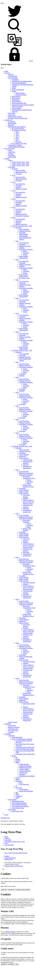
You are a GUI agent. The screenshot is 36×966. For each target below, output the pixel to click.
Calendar (10, 153)
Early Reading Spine (18, 808)
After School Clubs (17, 811)
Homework (22, 456)
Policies (14, 91)
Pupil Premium (16, 96)
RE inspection (16, 98)
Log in (31, 61)
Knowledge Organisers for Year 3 (29, 564)
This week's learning (29, 582)
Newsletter (19, 174)
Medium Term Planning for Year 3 (28, 573)
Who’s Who (11, 113)
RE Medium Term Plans (19, 130)
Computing (19, 796)
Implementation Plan (18, 801)
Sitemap (6, 856)
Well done (26, 465)
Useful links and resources (27, 462)
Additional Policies (21, 95)
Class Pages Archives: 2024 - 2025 (22, 350)
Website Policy (8, 859)
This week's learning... (26, 496)
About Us (7, 73)
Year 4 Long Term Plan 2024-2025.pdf (15, 853)
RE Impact (11, 125)
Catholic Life (8, 120)
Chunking (22, 774)
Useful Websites (24, 454)
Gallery (10, 160)
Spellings (18, 187)
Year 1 (17, 140)
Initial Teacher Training (15, 116)
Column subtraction (25, 771)
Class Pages (11, 167)
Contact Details (12, 76)
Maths (17, 762)
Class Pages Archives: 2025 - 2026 (22, 226)
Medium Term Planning (27, 529)
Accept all (11, 889)
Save (17, 964)
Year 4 (17, 135)
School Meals (12, 157)
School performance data (19, 103)
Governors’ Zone (13, 730)
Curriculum (7, 734)
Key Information (13, 78)
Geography (26, 253)
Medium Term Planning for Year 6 (28, 694)
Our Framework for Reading (20, 806)
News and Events (9, 148)
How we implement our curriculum (22, 739)
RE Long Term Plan (18, 128)
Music (17, 794)
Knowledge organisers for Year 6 (29, 686)
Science (25, 254)
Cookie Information (10, 858)
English (18, 759)
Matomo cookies (10, 931)
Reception (18, 142)
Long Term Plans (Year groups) (25, 749)
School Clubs (12, 809)
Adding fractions (24, 764)
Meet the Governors (14, 727)
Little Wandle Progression (19, 804)
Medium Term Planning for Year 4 (28, 615)
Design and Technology (26, 791)
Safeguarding (16, 100)
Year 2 (17, 138)
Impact (14, 756)
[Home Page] (5, 818)
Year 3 (17, 137)
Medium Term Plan (21, 172)
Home (6, 71)
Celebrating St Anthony (15, 145)
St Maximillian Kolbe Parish (16, 147)
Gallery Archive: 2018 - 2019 (20, 165)
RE (16, 757)
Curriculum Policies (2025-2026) (25, 754)
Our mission (11, 121)
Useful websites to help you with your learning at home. (28, 501)
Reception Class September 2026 (17, 118)
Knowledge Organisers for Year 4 (29, 607)
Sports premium (16, 108)
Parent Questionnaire (18, 89)
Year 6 (17, 132)
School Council (12, 722)
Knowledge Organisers (22, 216)
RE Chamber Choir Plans (19, 143)
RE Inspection (12, 123)
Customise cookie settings (23, 889)
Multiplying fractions (25, 767)
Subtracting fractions (25, 766)
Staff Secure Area (13, 729)
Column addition (24, 769)
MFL (17, 793)
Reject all (3, 889)
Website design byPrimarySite (13, 866)
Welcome (11, 74)
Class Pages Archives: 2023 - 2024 (22, 446)
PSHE (17, 798)
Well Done (26, 508)
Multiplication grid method (27, 776)
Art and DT (19, 788)
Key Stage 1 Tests (24, 278)
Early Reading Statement (19, 803)
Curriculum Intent (17, 737)
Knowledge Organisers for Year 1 (29, 477)
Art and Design (23, 789)
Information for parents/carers (27, 467)
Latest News (11, 152)
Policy (21, 782)
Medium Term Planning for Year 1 (28, 485)
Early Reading (12, 799)
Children (7, 158)
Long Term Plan (20, 170)
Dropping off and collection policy (22, 81)
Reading (18, 761)
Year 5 (17, 133)
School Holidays (17, 101)
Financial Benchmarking (19, 83)
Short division (23, 772)
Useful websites (27, 460)
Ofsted (14, 88)
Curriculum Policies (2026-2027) (25, 747)
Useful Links (12, 725)
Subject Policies (20, 93)
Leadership (7, 724)
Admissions (15, 79)
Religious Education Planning (16, 126)
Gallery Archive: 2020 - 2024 (20, 163)
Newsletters (11, 155)
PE (16, 786)
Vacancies (11, 732)
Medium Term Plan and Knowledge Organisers (26, 474)
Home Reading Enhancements (23, 235)
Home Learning (23, 458)
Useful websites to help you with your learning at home (28, 545)
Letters (10, 150)
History (25, 251)
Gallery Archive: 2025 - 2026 (20, 162)
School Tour (11, 115)
